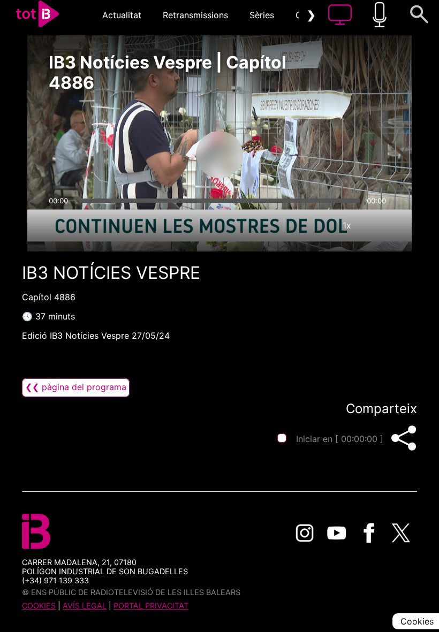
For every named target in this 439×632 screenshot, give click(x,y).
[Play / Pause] (219, 154)
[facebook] (369, 533)
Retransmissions (195, 15)
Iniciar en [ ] (339, 438)
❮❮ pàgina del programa (75, 387)
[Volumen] (60, 225)
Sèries (261, 15)
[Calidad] (315, 225)
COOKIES (39, 605)
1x (347, 225)
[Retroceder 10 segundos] (163, 154)
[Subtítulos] (282, 225)
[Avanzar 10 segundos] (275, 154)
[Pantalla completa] (379, 225)
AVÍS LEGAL (85, 605)
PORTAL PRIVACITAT (150, 605)
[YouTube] (336, 533)
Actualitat (121, 15)
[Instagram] (304, 533)
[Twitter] (401, 533)
